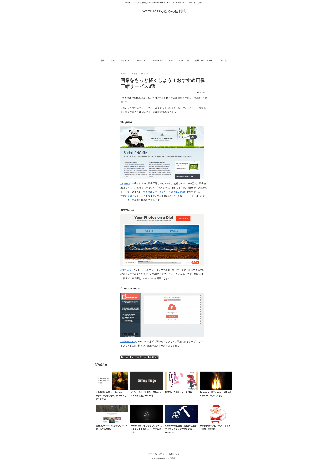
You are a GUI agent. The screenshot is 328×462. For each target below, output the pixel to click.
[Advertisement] (164, 37)
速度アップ (154, 357)
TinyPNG (125, 183)
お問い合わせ (174, 454)
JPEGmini (125, 270)
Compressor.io (127, 341)
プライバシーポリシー (157, 454)
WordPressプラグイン (131, 196)
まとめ (125, 357)
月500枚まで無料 (177, 192)
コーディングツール (139, 357)
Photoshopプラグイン (152, 192)
